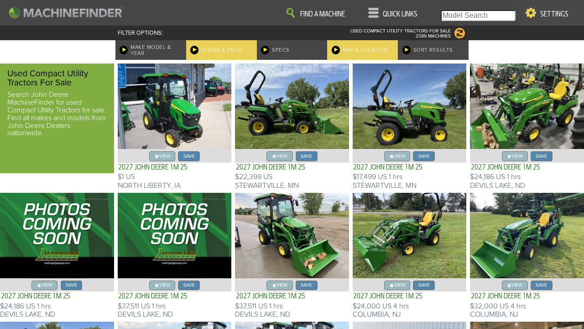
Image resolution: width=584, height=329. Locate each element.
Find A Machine (322, 14)
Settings (554, 14)
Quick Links (400, 14)
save (189, 156)
